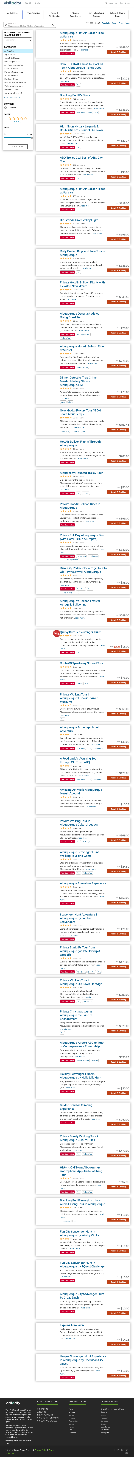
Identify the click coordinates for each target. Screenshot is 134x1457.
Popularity (106, 23)
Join (121, 3)
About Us (41, 1412)
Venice (71, 1430)
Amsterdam (73, 1421)
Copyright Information (48, 1418)
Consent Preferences (47, 1421)
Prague (72, 1418)
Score (114, 23)
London (72, 1415)
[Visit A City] (13, 1403)
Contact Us (42, 1409)
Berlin (71, 1424)
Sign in (127, 3)
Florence (72, 1433)
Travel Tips (113, 3)
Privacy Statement (45, 1415)
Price (121, 23)
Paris (71, 1409)
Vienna (72, 1412)
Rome (71, 1427)
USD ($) (28, 3)
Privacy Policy (41, 1450)
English (38, 3)
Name (127, 23)
